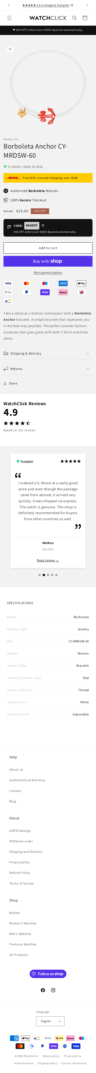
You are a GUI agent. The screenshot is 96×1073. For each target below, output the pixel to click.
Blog (12, 801)
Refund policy (51, 1056)
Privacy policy (19, 862)
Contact (15, 791)
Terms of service (23, 1063)
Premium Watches (23, 944)
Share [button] (13, 383)
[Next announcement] (87, 5)
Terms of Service (21, 883)
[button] (9, 18)
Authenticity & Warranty (27, 780)
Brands (14, 913)
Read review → (60, 560)
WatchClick (31, 1056)
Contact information (73, 1063)
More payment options (48, 272)
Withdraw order (21, 841)
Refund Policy (19, 873)
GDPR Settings (20, 831)
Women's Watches (23, 923)
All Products (18, 955)
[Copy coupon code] (43, 226)
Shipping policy (47, 1063)
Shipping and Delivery (25, 852)
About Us (16, 769)
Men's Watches (20, 934)
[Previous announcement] (8, 5)
